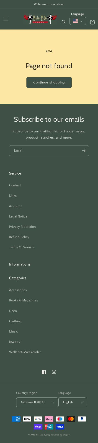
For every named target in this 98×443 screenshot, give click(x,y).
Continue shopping (49, 82)
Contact (15, 185)
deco (13, 311)
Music (13, 331)
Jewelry (14, 342)
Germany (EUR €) (33, 402)
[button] (6, 19)
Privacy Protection (22, 227)
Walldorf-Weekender (25, 352)
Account (15, 206)
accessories (18, 290)
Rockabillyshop (43, 435)
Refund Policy (19, 237)
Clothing (15, 321)
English (68, 402)
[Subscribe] (84, 150)
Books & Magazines (23, 300)
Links (13, 196)
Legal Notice (18, 216)
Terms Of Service (21, 247)
